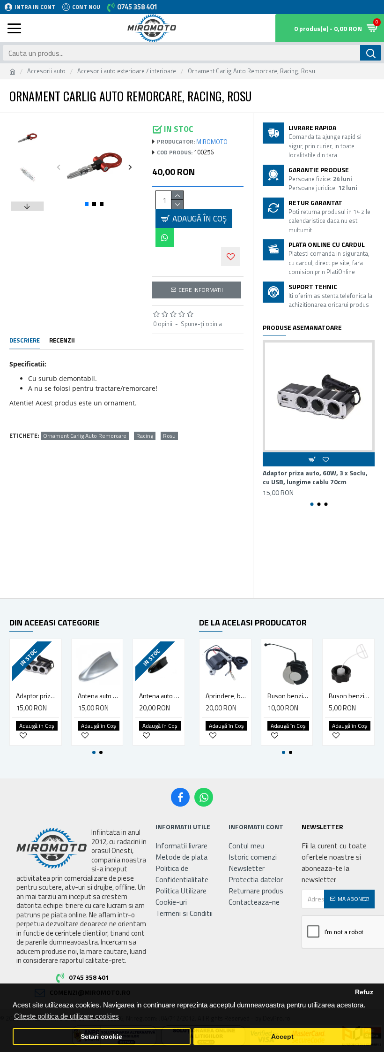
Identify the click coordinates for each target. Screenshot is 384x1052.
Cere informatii (200, 289)
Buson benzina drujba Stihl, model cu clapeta (288, 696)
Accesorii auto (46, 71)
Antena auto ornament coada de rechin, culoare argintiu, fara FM (99, 696)
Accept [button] (282, 1036)
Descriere (24, 340)
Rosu (169, 436)
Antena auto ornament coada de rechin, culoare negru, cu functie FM (160, 696)
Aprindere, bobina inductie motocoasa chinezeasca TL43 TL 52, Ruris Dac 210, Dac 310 (227, 696)
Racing (144, 436)
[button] (58, 167)
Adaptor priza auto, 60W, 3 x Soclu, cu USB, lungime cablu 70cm (315, 477)
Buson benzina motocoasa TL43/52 (350, 696)
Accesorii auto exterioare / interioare (126, 71)
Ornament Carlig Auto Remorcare (84, 436)
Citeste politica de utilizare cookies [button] (66, 1016)
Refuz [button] (364, 992)
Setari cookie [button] (101, 1036)
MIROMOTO (212, 141)
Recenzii (62, 340)
